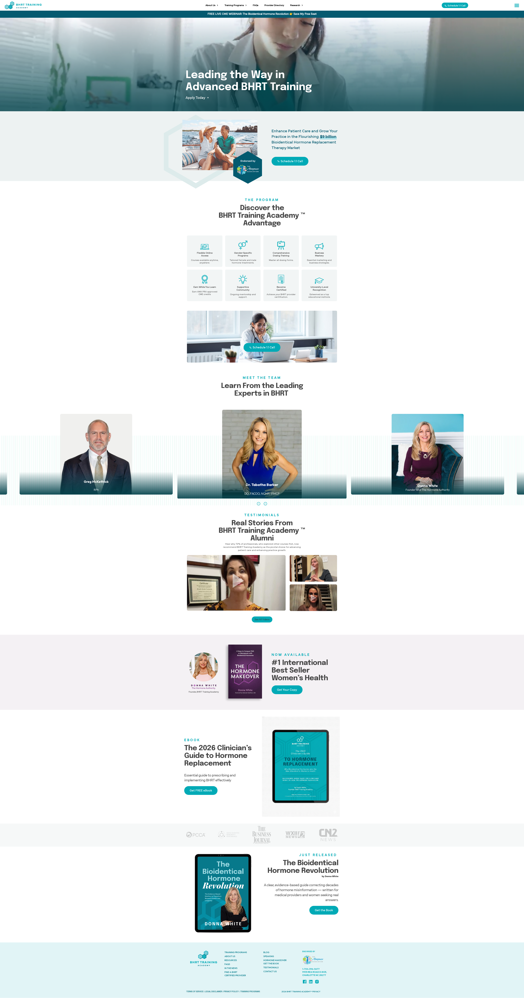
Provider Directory (274, 5)
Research (295, 5)
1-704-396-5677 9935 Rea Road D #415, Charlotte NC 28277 (314, 972)
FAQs (255, 5)
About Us (210, 5)
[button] (258, 503)
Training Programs (234, 5)
